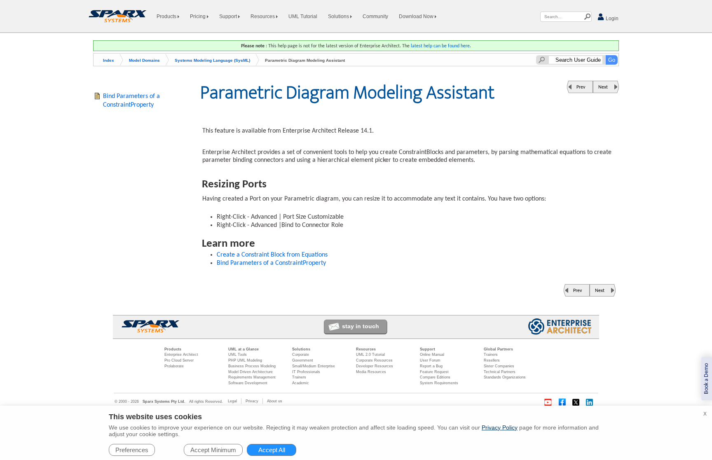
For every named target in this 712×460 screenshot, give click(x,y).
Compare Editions (435, 377)
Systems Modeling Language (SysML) (212, 60)
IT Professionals (306, 372)
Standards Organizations (505, 377)
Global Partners (498, 349)
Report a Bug (431, 366)
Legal (232, 401)
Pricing (198, 16)
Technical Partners (499, 372)
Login (611, 18)
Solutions (339, 16)
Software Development (247, 383)
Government (302, 360)
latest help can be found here (440, 46)
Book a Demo (706, 378)
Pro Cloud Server (179, 360)
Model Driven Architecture (250, 372)
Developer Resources (374, 366)
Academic (300, 383)
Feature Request (434, 372)
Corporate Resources (374, 360)
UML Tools (237, 355)
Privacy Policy (500, 427)
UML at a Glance (243, 349)
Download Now (417, 16)
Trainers (299, 377)
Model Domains (144, 60)
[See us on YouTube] (548, 402)
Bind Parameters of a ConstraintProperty (271, 263)
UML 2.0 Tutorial (370, 355)
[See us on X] (576, 402)
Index (108, 60)
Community (375, 16)
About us (274, 401)
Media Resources (371, 372)
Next (603, 87)
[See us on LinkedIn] (590, 402)
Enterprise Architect (181, 355)
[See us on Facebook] (562, 402)
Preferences (131, 449)
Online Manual (432, 355)
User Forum (430, 360)
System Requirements (439, 383)
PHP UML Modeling (245, 360)
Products (167, 16)
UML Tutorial (302, 16)
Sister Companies (499, 366)
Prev (580, 87)
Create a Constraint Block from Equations (272, 255)
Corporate (300, 355)
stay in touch (360, 326)
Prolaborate (174, 366)
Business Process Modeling (252, 366)
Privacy (252, 401)
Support (228, 16)
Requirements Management (252, 377)
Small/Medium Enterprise (313, 366)
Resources (263, 16)
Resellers (492, 360)
